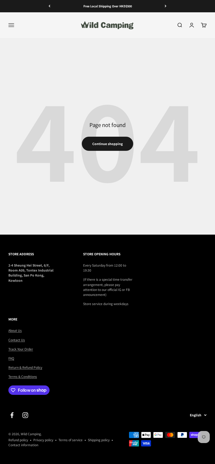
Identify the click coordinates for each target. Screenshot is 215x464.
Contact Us (16, 340)
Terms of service (70, 440)
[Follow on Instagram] (25, 415)
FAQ (11, 358)
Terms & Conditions (22, 376)
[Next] (165, 6)
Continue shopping (107, 143)
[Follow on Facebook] (11, 415)
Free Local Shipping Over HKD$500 (107, 6)
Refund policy (18, 440)
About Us (15, 330)
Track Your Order (20, 349)
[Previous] (49, 6)
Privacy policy (43, 440)
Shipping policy (99, 440)
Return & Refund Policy (25, 367)
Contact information (23, 445)
